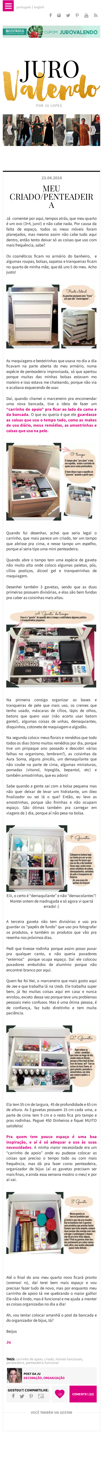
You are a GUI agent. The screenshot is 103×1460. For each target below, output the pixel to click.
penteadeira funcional (42, 1362)
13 (60, 1394)
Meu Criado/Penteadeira (51, 196)
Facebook (13, 1396)
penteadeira (15, 1362)
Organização (54, 1378)
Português (23, 7)
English (39, 7)
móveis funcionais (68, 1359)
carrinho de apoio (29, 1359)
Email (41, 1396)
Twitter (22, 1396)
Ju (39, 1374)
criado (49, 1359)
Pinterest (31, 1396)
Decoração (33, 1378)
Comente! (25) (83, 1394)
